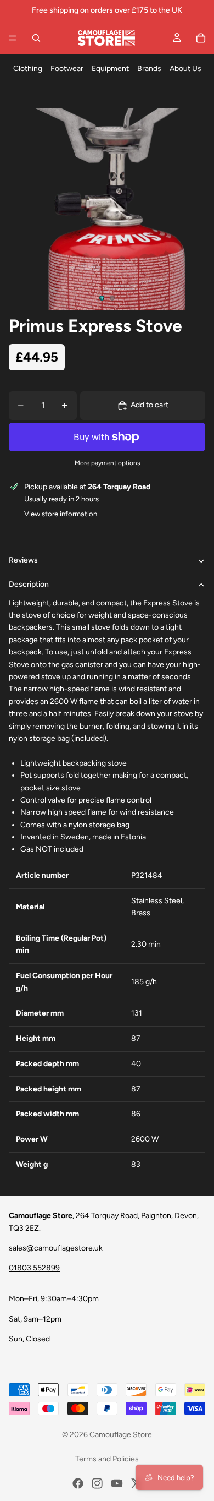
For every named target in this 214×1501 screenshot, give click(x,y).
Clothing (27, 68)
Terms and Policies (107, 1459)
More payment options (107, 463)
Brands (149, 68)
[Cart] (201, 38)
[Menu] (12, 38)
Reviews (23, 560)
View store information (60, 514)
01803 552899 (34, 1268)
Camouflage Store (120, 1434)
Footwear (66, 68)
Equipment (110, 68)
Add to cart (149, 405)
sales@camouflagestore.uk (56, 1248)
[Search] (36, 38)
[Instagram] (97, 1483)
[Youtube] (116, 1483)
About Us (185, 68)
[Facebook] (78, 1483)
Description (29, 584)
